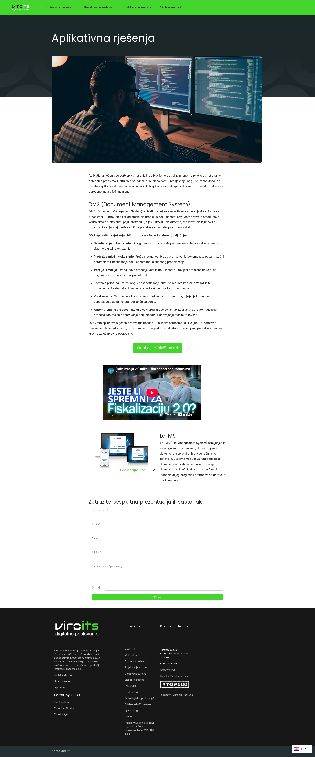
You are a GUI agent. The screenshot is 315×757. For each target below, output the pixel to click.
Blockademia (132, 692)
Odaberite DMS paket (157, 347)
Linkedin (177, 694)
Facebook (165, 694)
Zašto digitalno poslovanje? (139, 698)
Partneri (129, 716)
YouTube (188, 694)
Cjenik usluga (132, 710)
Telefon (96, 552)
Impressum (60, 687)
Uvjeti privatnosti (63, 681)
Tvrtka (96, 524)
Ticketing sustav (179, 676)
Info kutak (130, 649)
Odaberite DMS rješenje (138, 704)
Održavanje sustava (138, 7)
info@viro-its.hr (168, 669)
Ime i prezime (100, 510)
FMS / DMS (131, 685)
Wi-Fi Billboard (132, 655)
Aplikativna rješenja (58, 7)
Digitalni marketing (172, 7)
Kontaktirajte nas (63, 675)
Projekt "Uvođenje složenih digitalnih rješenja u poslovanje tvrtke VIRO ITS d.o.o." (140, 728)
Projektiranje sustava (98, 7)
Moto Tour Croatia (64, 708)
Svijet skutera (61, 702)
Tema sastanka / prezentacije (107, 566)
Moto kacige (61, 714)
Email (96, 538)
